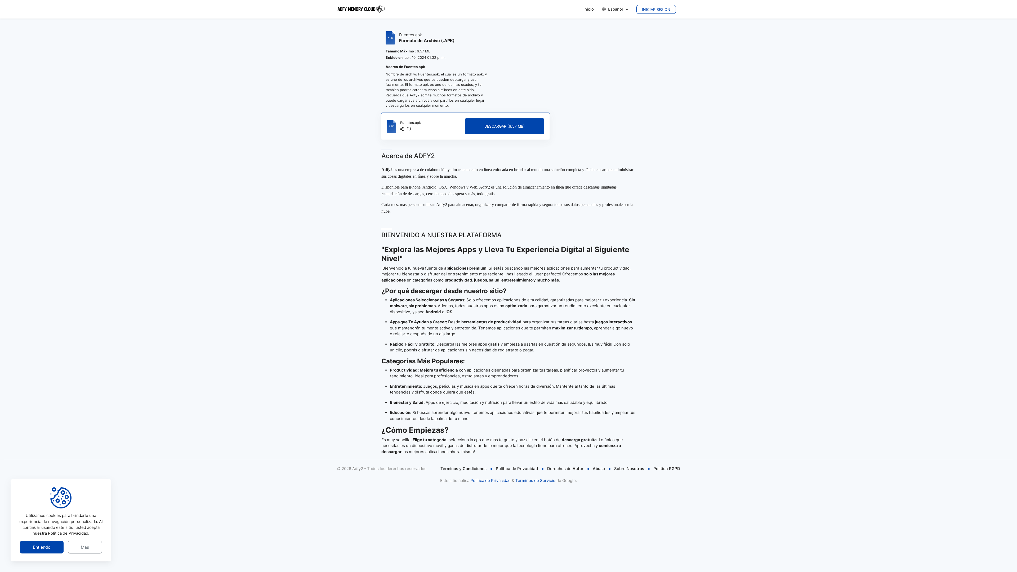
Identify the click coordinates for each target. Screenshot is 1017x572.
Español (615, 9)
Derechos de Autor (565, 468)
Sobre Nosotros (629, 468)
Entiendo (42, 547)
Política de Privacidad (517, 468)
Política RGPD (666, 468)
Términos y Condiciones (463, 468)
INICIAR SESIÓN (656, 9)
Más (85, 547)
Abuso (599, 468)
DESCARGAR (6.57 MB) (504, 126)
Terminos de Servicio (535, 480)
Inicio (588, 9)
